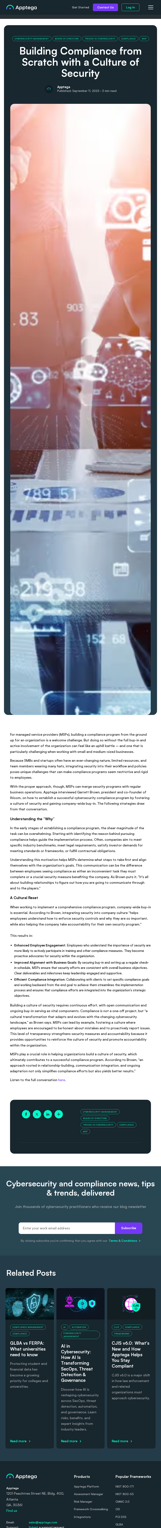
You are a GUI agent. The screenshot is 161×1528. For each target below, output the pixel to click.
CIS (118, 1509)
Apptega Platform (86, 1486)
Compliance (128, 39)
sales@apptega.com (43, 1522)
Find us (11, 1510)
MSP (144, 39)
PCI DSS (121, 1517)
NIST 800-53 (125, 1494)
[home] (21, 7)
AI (65, 1327)
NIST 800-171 (125, 1486)
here (61, 1080)
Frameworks (122, 1334)
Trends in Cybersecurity (100, 39)
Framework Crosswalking (91, 1509)
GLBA (119, 1524)
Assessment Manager (88, 1494)
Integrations (82, 1517)
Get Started (80, 7)
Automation (79, 1327)
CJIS (116, 1327)
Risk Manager (83, 1501)
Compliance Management (28, 1327)
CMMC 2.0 (123, 1501)
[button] (150, 7)
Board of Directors (67, 39)
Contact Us (105, 7)
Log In (130, 7)
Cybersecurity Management (32, 39)
